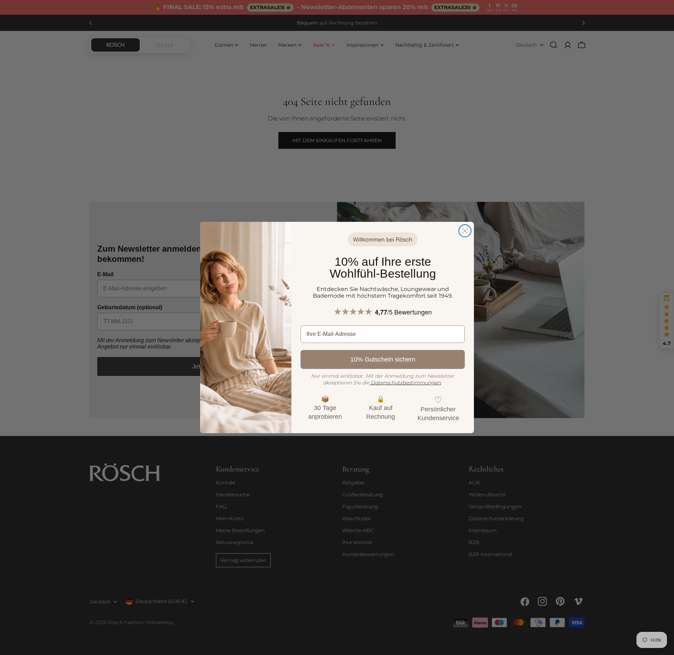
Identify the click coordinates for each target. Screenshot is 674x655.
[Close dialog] (465, 231)
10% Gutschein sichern (382, 359)
